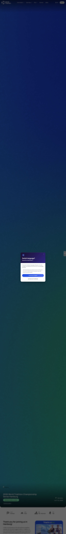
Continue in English (33, 275)
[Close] (44, 254)
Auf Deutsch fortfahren (33, 278)
